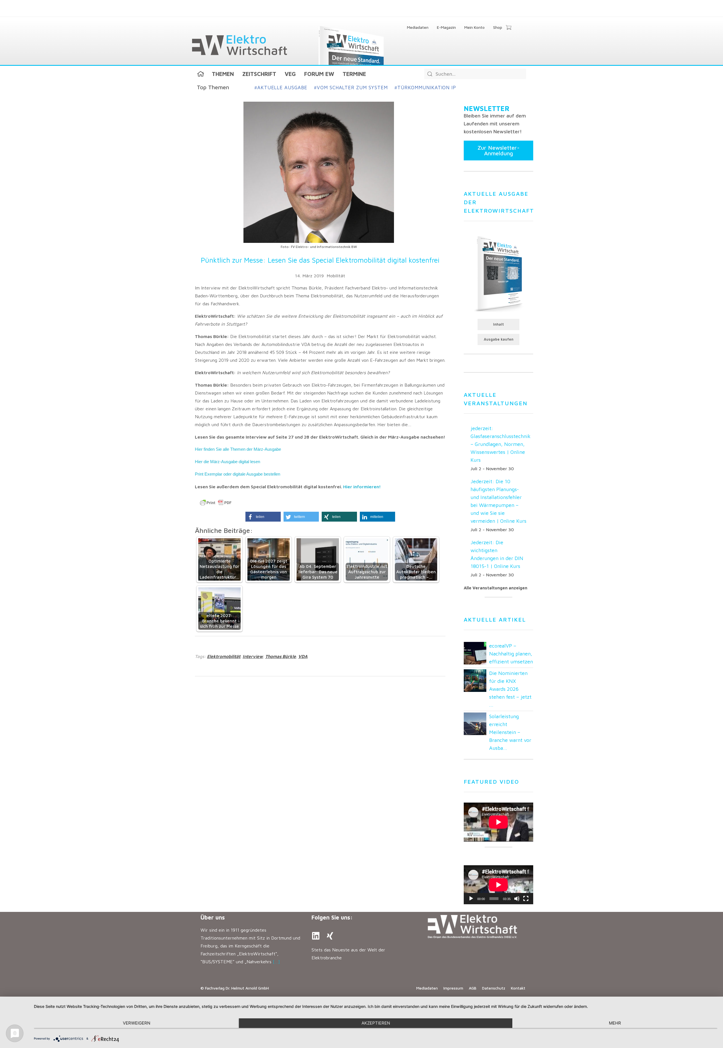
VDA (303, 656)
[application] (498, 884)
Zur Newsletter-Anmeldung (499, 150)
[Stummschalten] (517, 898)
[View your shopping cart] (508, 28)
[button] (263, 517)
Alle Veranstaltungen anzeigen (495, 587)
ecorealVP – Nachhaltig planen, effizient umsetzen (511, 653)
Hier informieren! (362, 486)
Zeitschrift (259, 74)
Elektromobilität (223, 656)
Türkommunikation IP (425, 87)
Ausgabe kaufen (498, 339)
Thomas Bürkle (280, 656)
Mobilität (336, 275)
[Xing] (330, 936)
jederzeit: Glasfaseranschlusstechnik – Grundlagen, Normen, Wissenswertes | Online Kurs (501, 444)
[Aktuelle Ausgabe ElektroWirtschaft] (498, 273)
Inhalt (498, 324)
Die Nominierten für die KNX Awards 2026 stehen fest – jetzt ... (510, 689)
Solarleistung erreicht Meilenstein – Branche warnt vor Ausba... (510, 732)
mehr (615, 1023)
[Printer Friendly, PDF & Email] (215, 502)
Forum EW (319, 74)
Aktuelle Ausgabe (280, 87)
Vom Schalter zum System (351, 87)
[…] (276, 961)
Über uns (213, 917)
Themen (223, 74)
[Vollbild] (526, 898)
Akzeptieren (376, 1023)
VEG (290, 74)
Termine (354, 74)
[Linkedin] (316, 936)
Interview (253, 656)
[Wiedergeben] (471, 898)
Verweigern (136, 1023)
